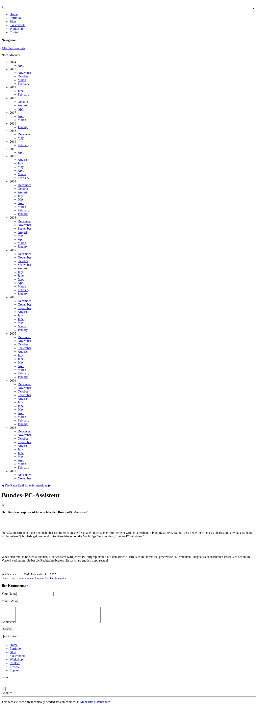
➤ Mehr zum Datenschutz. (94, 702)
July (20, 163)
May (21, 138)
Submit (7, 629)
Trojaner (39, 577)
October (23, 76)
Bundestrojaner (26, 577)
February (23, 83)
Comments (8, 622)
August (22, 105)
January (23, 127)
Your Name (9, 593)
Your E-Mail (10, 601)
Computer (60, 577)
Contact (15, 32)
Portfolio (15, 18)
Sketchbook (17, 25)
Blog (13, 21)
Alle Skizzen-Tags (13, 48)
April (21, 65)
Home (14, 14)
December (24, 134)
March (22, 80)
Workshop (16, 28)
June (21, 91)
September (24, 228)
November (24, 72)
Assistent (49, 577)
